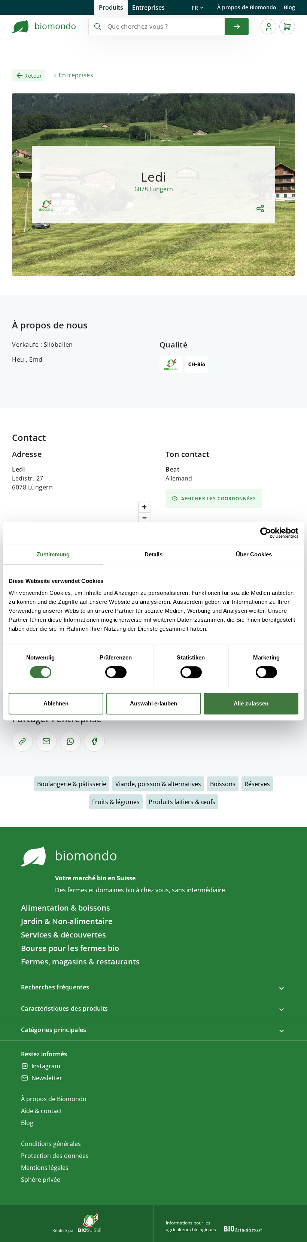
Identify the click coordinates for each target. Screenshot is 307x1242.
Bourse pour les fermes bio (70, 948)
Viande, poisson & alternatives (158, 784)
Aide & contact (41, 1111)
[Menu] (268, 26)
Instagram (45, 1066)
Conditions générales (51, 1144)
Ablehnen (56, 703)
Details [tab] (154, 554)
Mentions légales (45, 1168)
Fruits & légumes (116, 802)
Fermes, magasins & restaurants (80, 962)
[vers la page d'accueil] (44, 26)
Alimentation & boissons (65, 908)
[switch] (116, 672)
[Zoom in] (144, 506)
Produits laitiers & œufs (182, 802)
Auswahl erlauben (153, 703)
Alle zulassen (251, 703)
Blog (289, 7)
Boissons (222, 784)
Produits (111, 7)
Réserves (257, 784)
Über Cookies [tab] (254, 554)
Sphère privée (40, 1179)
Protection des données (55, 1156)
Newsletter (46, 1078)
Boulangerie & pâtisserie (71, 784)
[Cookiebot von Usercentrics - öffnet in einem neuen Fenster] (265, 532)
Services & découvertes (63, 935)
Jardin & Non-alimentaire (67, 921)
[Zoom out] (144, 517)
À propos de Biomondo (246, 7)
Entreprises (148, 7)
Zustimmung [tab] (53, 554)
